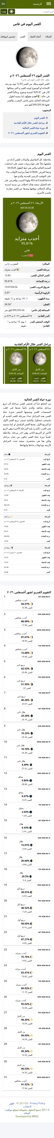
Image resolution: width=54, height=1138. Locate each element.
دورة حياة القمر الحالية (33, 128)
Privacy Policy (37, 1103)
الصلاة (48, 36)
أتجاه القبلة (35, 36)
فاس (6, 263)
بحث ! (3, 11)
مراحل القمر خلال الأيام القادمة (29, 122)
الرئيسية (37, 3)
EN (3, 3)
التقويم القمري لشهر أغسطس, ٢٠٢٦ (26, 133)
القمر (22, 36)
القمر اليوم (39, 117)
